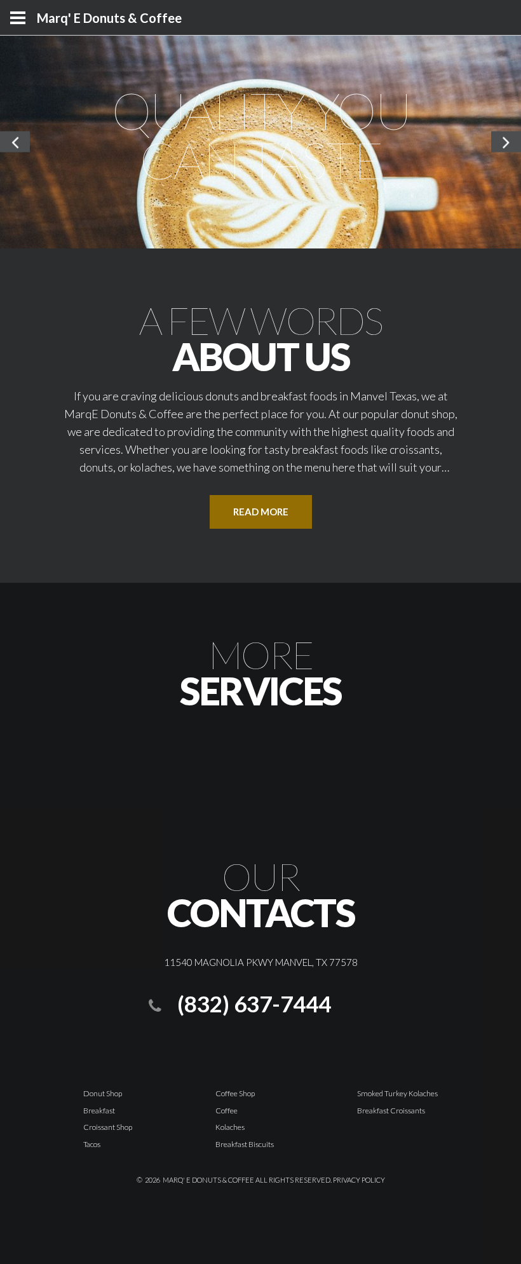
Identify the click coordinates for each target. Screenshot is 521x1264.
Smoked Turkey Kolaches (397, 1093)
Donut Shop (102, 1093)
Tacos (91, 1144)
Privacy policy (359, 1180)
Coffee (226, 1110)
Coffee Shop (235, 1093)
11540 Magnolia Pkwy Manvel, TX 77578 (261, 962)
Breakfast (99, 1110)
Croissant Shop (107, 1127)
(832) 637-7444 (254, 1003)
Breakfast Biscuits (244, 1144)
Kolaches (230, 1127)
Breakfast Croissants (391, 1110)
